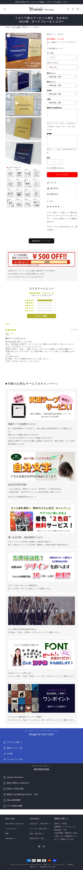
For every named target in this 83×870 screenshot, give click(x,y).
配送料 (53, 42)
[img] (10, 330)
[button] (4, 9)
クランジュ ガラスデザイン (22, 864)
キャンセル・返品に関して (39, 829)
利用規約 (70, 864)
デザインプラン (53, 63)
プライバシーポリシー (59, 864)
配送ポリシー (34, 867)
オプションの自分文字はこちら (20, 497)
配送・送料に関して (37, 833)
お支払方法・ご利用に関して (40, 824)
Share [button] (51, 201)
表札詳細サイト (10, 838)
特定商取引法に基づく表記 (47, 867)
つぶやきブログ (10, 829)
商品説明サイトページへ (41, 241)
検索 (7, 833)
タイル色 (50, 53)
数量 (48, 158)
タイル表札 (16, 27)
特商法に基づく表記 (37, 838)
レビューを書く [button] (41, 316)
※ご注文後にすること (56, 168)
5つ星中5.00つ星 (47, 293)
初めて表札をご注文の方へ (14, 824)
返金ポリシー (47, 864)
